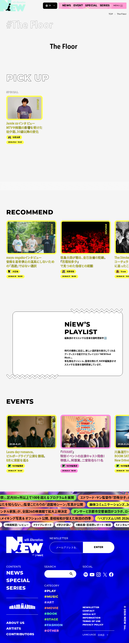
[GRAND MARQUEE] (22, 606)
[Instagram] (98, 575)
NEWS (66, 5)
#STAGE (51, 619)
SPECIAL (91, 5)
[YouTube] (92, 575)
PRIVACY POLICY (93, 625)
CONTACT (88, 611)
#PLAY (50, 591)
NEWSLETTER (59, 538)
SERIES (105, 5)
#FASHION (53, 625)
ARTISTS (13, 628)
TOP (111, 14)
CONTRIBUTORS (20, 634)
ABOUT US (15, 623)
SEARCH (50, 567)
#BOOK (50, 614)
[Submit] (71, 574)
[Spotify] (86, 575)
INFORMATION (91, 618)
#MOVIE (51, 608)
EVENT (78, 5)
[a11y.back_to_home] (13, 7)
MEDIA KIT (89, 614)
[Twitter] (105, 575)
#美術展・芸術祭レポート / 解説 (90, 525)
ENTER (98, 547)
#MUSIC (51, 597)
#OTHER (51, 631)
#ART (49, 602)
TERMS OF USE (92, 621)
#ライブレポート (39, 525)
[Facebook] (111, 575)
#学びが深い (60, 525)
